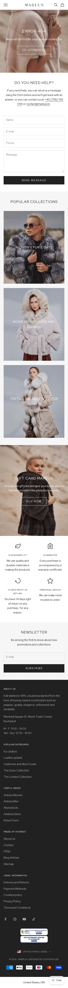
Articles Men (11, 801)
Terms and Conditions (17, 907)
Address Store (12, 814)
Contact (9, 845)
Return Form (11, 820)
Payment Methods (15, 889)
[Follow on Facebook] (5, 919)
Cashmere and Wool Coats (20, 764)
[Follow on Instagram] (15, 919)
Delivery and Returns (16, 882)
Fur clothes (10, 751)
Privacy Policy (12, 901)
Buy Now (34, 501)
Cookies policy (13, 895)
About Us (9, 839)
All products (11, 808)
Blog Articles (11, 858)
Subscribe (34, 668)
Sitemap (9, 864)
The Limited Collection (18, 777)
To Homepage (34, 50)
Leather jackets (13, 758)
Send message (34, 180)
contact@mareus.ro (38, 104)
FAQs (7, 851)
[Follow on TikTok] (34, 919)
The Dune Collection (16, 770)
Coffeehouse (51, 959)
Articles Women (13, 795)
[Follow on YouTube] (24, 919)
